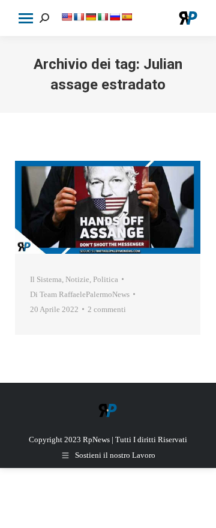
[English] (66, 17)
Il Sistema (46, 279)
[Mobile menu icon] (26, 18)
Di (80, 294)
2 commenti (107, 309)
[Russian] (114, 17)
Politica (105, 279)
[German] (90, 17)
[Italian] (102, 17)
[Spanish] (126, 17)
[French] (78, 17)
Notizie (77, 279)
